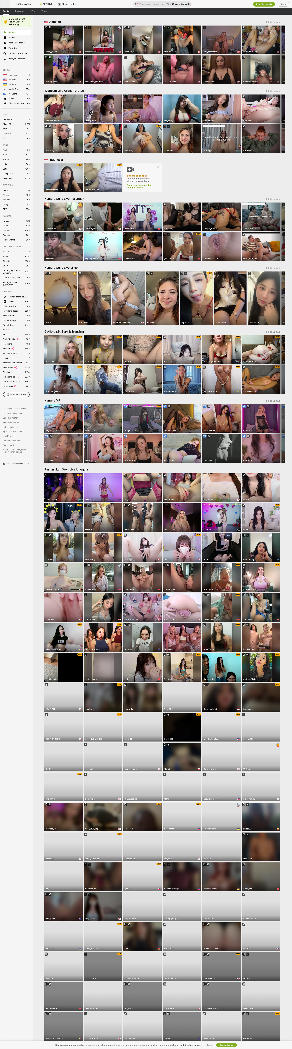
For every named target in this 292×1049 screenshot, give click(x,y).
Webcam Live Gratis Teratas (64, 91)
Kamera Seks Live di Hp (61, 268)
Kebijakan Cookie (191, 1045)
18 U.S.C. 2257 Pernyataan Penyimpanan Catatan (14, 451)
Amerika (55, 22)
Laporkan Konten (10, 418)
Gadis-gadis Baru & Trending (64, 331)
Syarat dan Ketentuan (12, 432)
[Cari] (168, 4)
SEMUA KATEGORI (18, 394)
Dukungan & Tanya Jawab (14, 409)
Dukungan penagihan (12, 413)
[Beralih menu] (5, 4)
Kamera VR (52, 400)
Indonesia (56, 159)
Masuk (283, 4)
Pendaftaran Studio (11, 441)
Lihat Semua (273, 22)
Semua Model (9, 445)
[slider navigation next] (277, 55)
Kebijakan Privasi (10, 427)
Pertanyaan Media (11, 422)
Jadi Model (8, 436)
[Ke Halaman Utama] (23, 4)
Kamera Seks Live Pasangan (64, 199)
